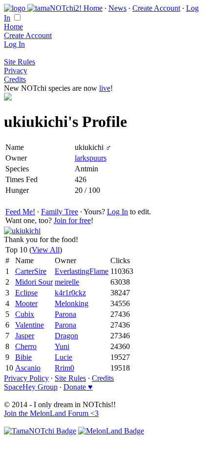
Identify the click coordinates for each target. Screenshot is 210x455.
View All (46, 250)
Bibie (23, 357)
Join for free (72, 220)
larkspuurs (90, 158)
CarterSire (30, 271)
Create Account (156, 8)
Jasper (24, 335)
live (104, 88)
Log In (14, 44)
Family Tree (59, 211)
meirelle (67, 282)
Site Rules (19, 62)
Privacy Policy (26, 378)
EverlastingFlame (81, 271)
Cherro (26, 346)
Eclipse (26, 293)
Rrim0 (64, 368)
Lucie (63, 357)
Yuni (62, 346)
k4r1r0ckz (70, 293)
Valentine (29, 325)
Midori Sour (34, 282)
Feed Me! (20, 211)
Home (93, 8)
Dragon (66, 335)
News (117, 8)
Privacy (15, 70)
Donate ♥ (78, 387)
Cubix (24, 314)
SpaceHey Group (31, 387)
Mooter (26, 303)
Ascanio (28, 368)
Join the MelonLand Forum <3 (51, 413)
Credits (15, 79)
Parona (65, 314)
